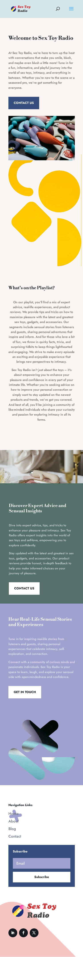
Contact (14, 836)
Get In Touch (25, 692)
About (13, 821)
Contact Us (24, 103)
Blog (12, 828)
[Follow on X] (34, 932)
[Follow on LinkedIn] (12, 932)
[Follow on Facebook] (23, 932)
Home (13, 813)
